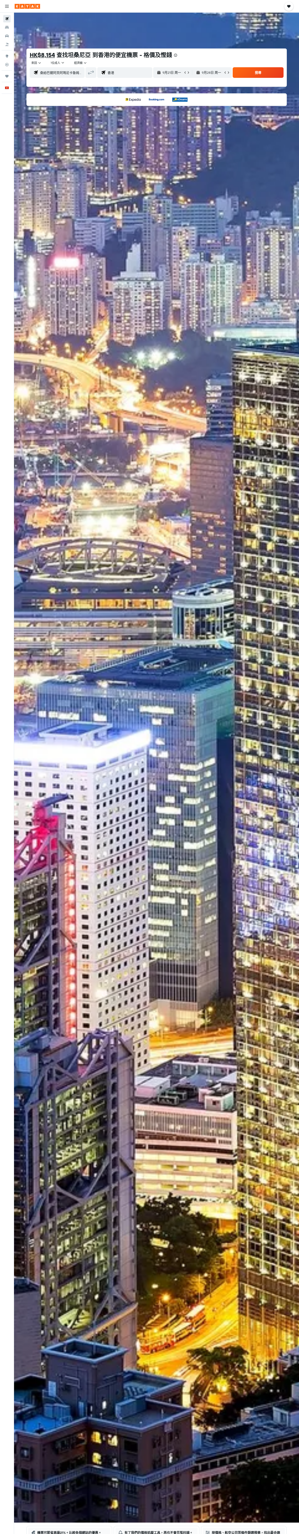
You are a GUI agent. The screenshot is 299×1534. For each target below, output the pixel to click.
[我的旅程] (7, 76)
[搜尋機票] (7, 19)
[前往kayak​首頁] (27, 6)
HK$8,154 (42, 54)
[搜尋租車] (7, 36)
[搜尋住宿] (7, 27)
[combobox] (36, 63)
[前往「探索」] (7, 56)
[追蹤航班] (7, 65)
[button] (6, 6)
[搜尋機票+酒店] (7, 44)
